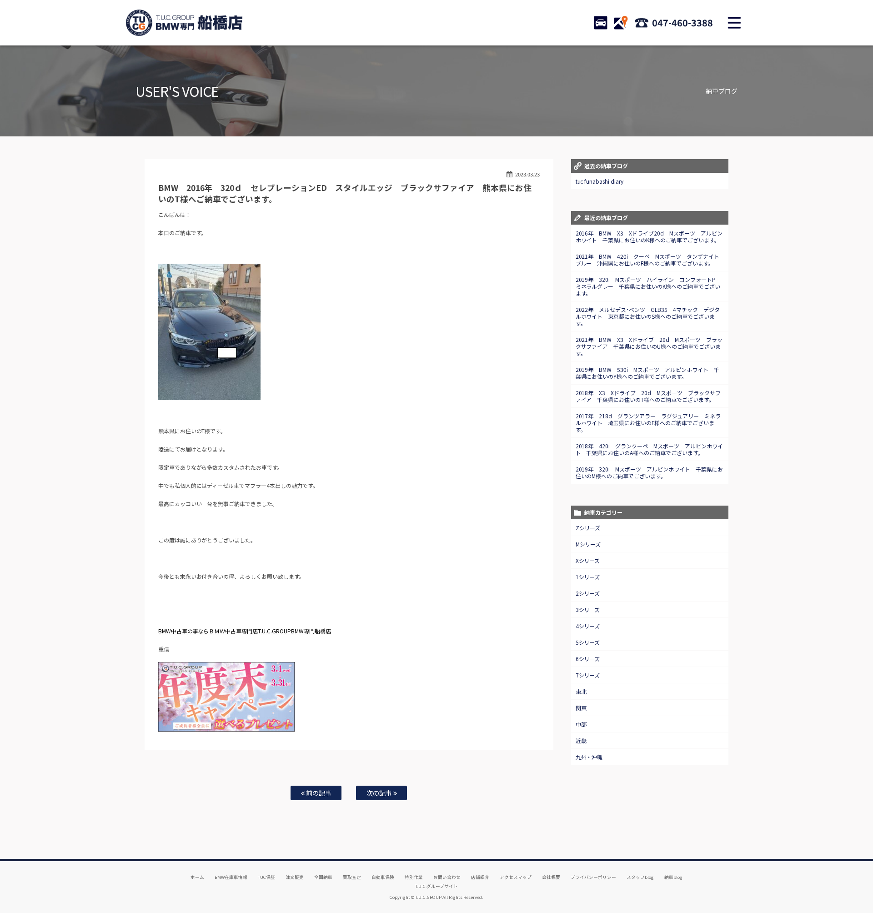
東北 (581, 691)
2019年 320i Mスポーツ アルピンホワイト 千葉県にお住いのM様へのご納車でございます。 (649, 472)
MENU (734, 23)
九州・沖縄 (589, 757)
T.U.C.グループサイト (436, 886)
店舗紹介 (480, 877)
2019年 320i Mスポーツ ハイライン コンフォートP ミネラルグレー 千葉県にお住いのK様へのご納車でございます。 (649, 286)
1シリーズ (588, 577)
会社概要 (551, 877)
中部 (581, 724)
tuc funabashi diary (600, 181)
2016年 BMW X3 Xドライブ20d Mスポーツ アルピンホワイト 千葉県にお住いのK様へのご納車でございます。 (649, 236)
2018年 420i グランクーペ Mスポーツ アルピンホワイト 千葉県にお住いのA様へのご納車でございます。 (649, 449)
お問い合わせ (447, 877)
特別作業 (414, 877)
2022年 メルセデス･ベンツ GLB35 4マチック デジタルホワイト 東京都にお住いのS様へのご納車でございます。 (648, 316)
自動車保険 (382, 877)
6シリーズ (588, 658)
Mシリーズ (588, 544)
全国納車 (323, 877)
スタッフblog (640, 877)
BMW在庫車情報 (231, 877)
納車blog (673, 877)
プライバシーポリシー (593, 877)
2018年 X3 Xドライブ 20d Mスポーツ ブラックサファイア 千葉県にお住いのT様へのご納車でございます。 (648, 396)
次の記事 (379, 793)
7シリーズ (588, 675)
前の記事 (318, 793)
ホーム (197, 877)
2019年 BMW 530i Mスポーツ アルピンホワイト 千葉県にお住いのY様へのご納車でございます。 (648, 373)
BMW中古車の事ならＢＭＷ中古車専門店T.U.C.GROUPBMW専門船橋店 (244, 631)
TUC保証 (266, 877)
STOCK (601, 23)
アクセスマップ (516, 877)
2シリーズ (588, 593)
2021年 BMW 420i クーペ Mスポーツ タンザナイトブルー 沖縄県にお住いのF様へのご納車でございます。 (648, 259)
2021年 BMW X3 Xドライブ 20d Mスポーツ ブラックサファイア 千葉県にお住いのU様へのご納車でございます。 (649, 346)
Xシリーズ (588, 560)
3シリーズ (588, 609)
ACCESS (621, 23)
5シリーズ (588, 642)
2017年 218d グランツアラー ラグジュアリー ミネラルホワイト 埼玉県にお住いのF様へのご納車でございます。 (648, 422)
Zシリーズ (588, 528)
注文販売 (295, 877)
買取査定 (352, 877)
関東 (581, 708)
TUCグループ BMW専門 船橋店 (184, 22)
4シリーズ (588, 626)
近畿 (581, 740)
